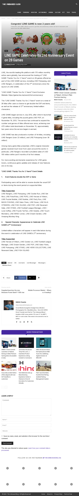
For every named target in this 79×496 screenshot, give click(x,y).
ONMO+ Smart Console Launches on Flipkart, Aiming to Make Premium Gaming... (65, 95)
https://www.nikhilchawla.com (24, 305)
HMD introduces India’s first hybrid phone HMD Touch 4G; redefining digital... (70, 148)
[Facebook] (17, 322)
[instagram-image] (7, 467)
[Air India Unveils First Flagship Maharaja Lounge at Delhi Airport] (58, 127)
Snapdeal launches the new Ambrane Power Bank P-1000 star (12, 291)
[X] (32, 322)
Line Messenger (31, 263)
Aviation (34, 12)
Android (10, 263)
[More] (39, 278)
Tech (68, 12)
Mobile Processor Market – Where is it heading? (39, 291)
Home (19, 12)
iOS (15, 263)
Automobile (43, 12)
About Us (49, 494)
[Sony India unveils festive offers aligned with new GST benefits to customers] (9, 366)
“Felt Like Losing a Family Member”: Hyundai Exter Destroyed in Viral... (70, 117)
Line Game (22, 263)
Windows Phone (6, 265)
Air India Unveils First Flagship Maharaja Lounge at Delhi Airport (70, 127)
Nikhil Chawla (10, 64)
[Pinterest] (28, 322)
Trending (26, 12)
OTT (63, 12)
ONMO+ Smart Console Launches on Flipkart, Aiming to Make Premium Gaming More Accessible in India (8, 354)
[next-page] (6, 387)
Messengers (41, 263)
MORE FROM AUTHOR (35, 332)
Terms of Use (68, 494)
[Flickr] (21, 322)
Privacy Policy (58, 494)
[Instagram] (25, 322)
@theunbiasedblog (52, 458)
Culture (57, 12)
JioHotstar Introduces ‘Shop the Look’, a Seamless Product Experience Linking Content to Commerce (25, 354)
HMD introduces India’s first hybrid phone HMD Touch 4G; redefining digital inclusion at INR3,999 (43, 354)
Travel (74, 12)
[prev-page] (2, 387)
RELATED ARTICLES (17, 332)
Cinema (50, 12)
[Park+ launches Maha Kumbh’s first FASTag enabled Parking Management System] (43, 366)
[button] (76, 4)
